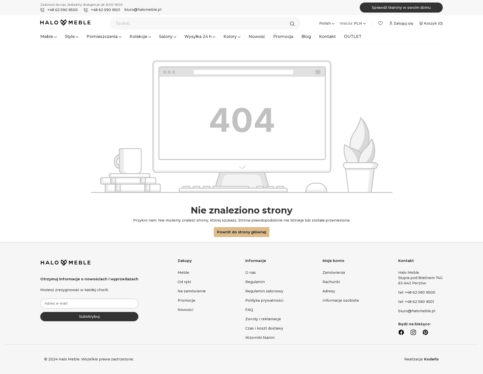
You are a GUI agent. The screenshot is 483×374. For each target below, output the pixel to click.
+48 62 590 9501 (105, 10)
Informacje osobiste (341, 300)
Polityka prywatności (264, 300)
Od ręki (184, 282)
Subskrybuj (89, 316)
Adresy (329, 291)
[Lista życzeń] (380, 23)
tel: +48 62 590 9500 (416, 292)
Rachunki (331, 282)
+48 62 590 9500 (62, 10)
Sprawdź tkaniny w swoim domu (401, 7)
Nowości (185, 309)
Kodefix (431, 359)
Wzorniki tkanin (260, 337)
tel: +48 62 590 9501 (416, 301)
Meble (183, 272)
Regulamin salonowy (264, 291)
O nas (250, 272)
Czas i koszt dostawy (264, 328)
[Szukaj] (294, 23)
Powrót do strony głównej (241, 232)
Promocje (186, 300)
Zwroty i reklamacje (263, 319)
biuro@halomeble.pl (142, 9)
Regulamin (255, 282)
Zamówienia (334, 272)
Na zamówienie (192, 291)
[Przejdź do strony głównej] (65, 23)
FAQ (249, 309)
